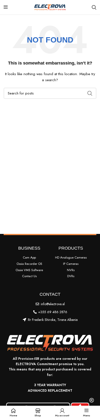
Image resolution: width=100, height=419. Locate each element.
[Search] (94, 7)
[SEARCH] (90, 93)
